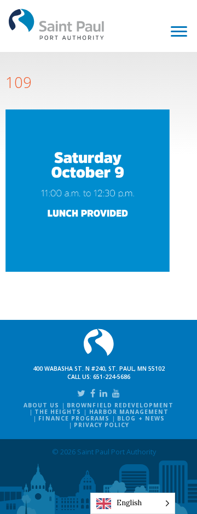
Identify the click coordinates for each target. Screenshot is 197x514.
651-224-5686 (111, 377)
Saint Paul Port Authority (57, 24)
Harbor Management (129, 412)
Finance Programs (73, 418)
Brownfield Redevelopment (120, 405)
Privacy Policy (102, 425)
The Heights (57, 412)
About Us (41, 405)
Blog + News (140, 418)
